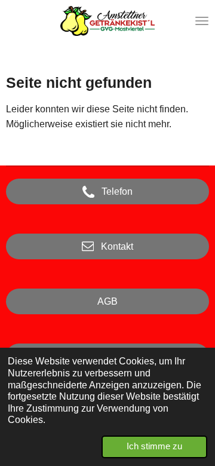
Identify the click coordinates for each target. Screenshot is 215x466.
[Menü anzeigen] (202, 21)
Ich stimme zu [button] (154, 446)
